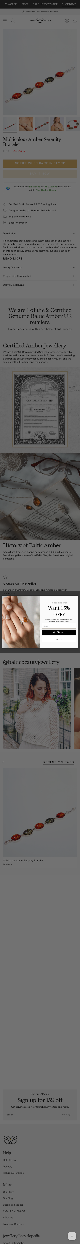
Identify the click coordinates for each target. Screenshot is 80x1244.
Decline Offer (59, 639)
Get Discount (59, 632)
